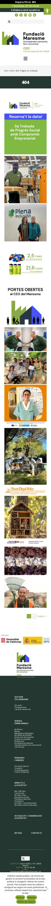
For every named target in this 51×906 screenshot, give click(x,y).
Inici (6, 70)
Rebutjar (32, 897)
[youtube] (30, 15)
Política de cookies (26, 902)
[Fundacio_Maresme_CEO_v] (25, 653)
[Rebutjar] (47, 889)
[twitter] (21, 15)
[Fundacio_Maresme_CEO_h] (25, 32)
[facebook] (16, 15)
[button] (47, 11)
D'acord (20, 897)
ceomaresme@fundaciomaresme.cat (25, 871)
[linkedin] (34, 15)
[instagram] (25, 15)
